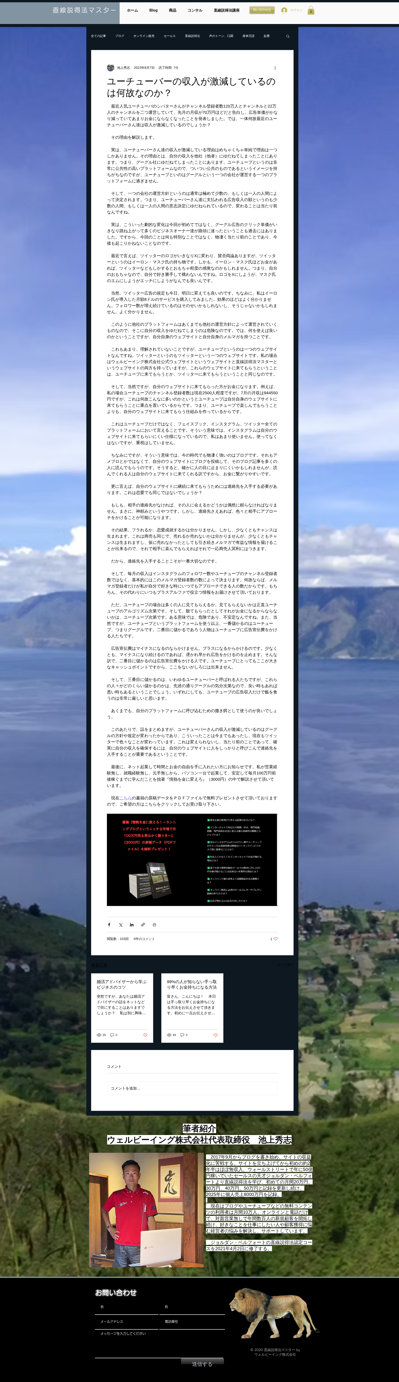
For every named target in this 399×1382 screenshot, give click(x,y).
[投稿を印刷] (154, 924)
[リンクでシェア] (143, 924)
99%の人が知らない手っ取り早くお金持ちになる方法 (192, 984)
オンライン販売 (143, 36)
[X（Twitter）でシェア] (120, 924)
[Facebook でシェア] (109, 924)
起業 (267, 36)
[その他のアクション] (275, 67)
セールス (170, 36)
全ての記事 (98, 36)
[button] (311, 10)
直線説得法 (192, 36)
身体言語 (248, 36)
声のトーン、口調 (221, 36)
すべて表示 (286, 964)
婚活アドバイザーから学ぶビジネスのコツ (122, 984)
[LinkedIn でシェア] (132, 924)
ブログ (119, 36)
